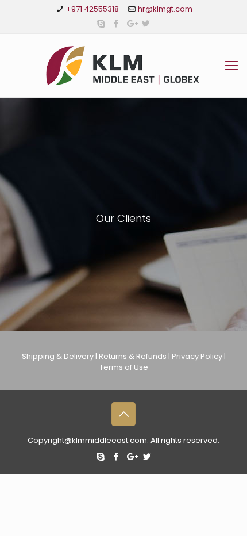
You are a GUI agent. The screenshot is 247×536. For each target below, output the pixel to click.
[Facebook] (116, 23)
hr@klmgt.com (165, 8)
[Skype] (101, 23)
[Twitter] (146, 23)
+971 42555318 (93, 8)
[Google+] (131, 23)
